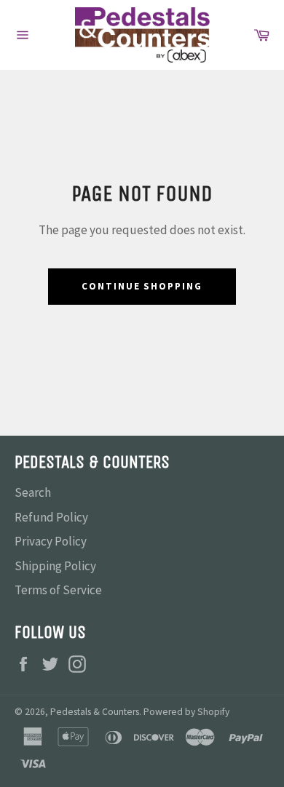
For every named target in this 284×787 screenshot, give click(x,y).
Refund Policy (51, 517)
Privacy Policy (51, 541)
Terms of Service (58, 590)
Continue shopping (142, 286)
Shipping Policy (55, 566)
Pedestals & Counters (94, 712)
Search (33, 492)
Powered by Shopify (186, 712)
